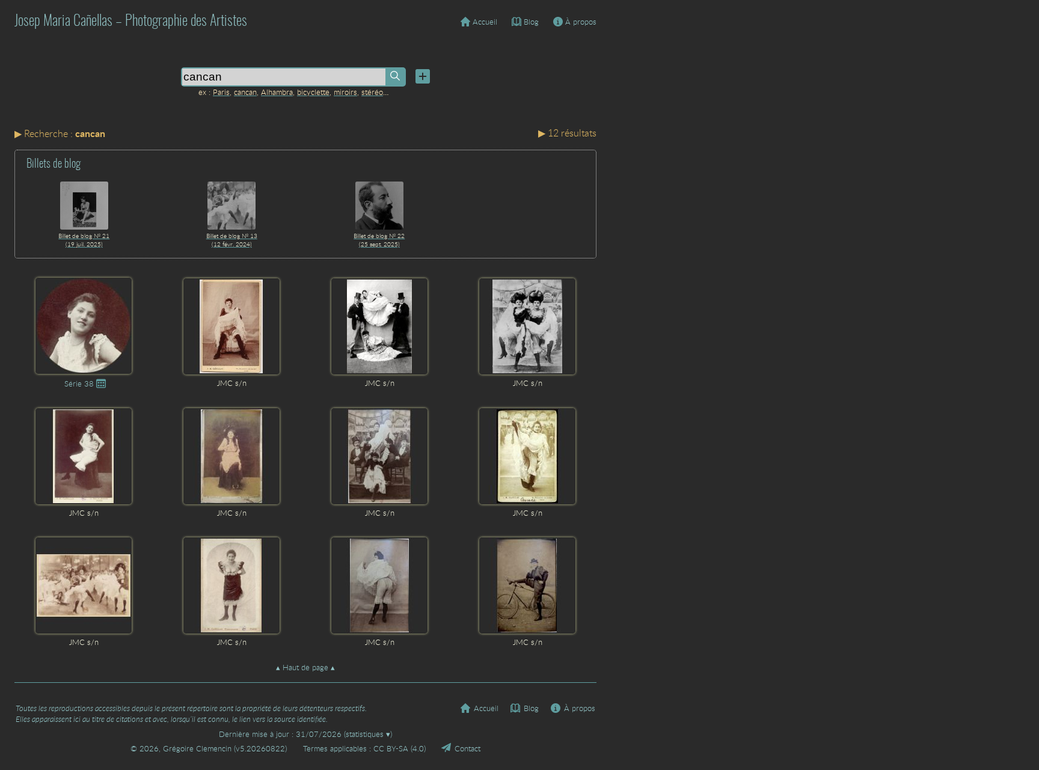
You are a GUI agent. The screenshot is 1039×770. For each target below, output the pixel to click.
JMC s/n (232, 382)
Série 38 (79, 383)
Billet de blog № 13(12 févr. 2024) (231, 239)
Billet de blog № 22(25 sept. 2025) (379, 239)
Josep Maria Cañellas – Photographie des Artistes (130, 21)
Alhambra (277, 92)
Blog (531, 21)
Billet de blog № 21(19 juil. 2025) (83, 239)
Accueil (485, 21)
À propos (580, 21)
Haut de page (305, 667)
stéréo (372, 92)
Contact (467, 748)
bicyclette (313, 92)
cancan (245, 92)
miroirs (345, 92)
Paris (221, 92)
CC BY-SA (390, 748)
